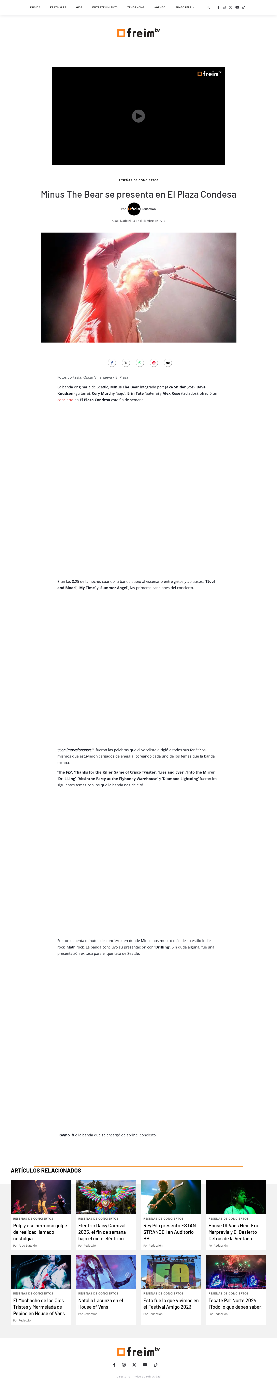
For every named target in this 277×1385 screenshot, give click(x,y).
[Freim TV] (138, 32)
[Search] (208, 7)
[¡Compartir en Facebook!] (112, 363)
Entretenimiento (105, 7)
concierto (65, 399)
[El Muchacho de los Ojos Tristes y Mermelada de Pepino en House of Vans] (41, 1272)
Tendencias (136, 7)
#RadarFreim (184, 7)
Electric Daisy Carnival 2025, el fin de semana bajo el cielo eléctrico (102, 1231)
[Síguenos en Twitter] (230, 7)
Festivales (58, 7)
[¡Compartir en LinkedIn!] (140, 363)
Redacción (149, 209)
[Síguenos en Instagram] (224, 7)
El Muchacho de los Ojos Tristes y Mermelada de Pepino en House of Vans (39, 1306)
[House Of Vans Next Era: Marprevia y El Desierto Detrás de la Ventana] (236, 1197)
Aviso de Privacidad (147, 1376)
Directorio (123, 1376)
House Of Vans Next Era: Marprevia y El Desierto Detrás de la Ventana (234, 1231)
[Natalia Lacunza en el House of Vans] (106, 1272)
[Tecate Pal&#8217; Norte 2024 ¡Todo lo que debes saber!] (236, 1272)
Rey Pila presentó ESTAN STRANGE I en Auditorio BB (169, 1231)
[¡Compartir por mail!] (168, 363)
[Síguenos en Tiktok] (243, 7)
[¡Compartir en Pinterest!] (154, 363)
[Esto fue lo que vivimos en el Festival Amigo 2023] (171, 1272)
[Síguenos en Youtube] (237, 7)
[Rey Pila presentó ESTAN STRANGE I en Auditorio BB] (171, 1197)
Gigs (79, 7)
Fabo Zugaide (27, 1245)
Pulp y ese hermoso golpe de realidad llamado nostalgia (40, 1231)
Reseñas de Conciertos (138, 180)
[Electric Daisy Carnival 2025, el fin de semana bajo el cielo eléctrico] (106, 1197)
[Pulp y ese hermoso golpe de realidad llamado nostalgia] (41, 1197)
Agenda (159, 7)
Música (35, 7)
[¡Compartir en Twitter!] (126, 363)
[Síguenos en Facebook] (219, 7)
